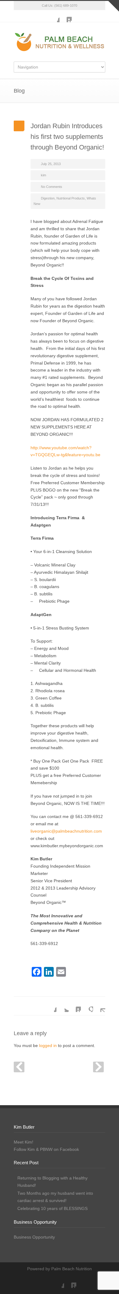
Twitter (62, 1006)
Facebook (53, 16)
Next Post (98, 1067)
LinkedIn (66, 16)
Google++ (87, 1006)
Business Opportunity (34, 1237)
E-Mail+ (99, 1006)
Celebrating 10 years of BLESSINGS (52, 1208)
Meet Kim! (23, 1142)
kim (43, 175)
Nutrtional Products (70, 198)
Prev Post (19, 1067)
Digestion (48, 198)
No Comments (51, 187)
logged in (48, 1045)
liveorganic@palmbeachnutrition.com (66, 831)
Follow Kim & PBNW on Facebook (46, 1149)
